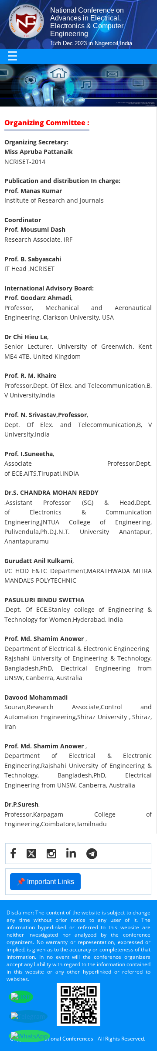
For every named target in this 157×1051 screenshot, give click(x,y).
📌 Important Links (45, 881)
